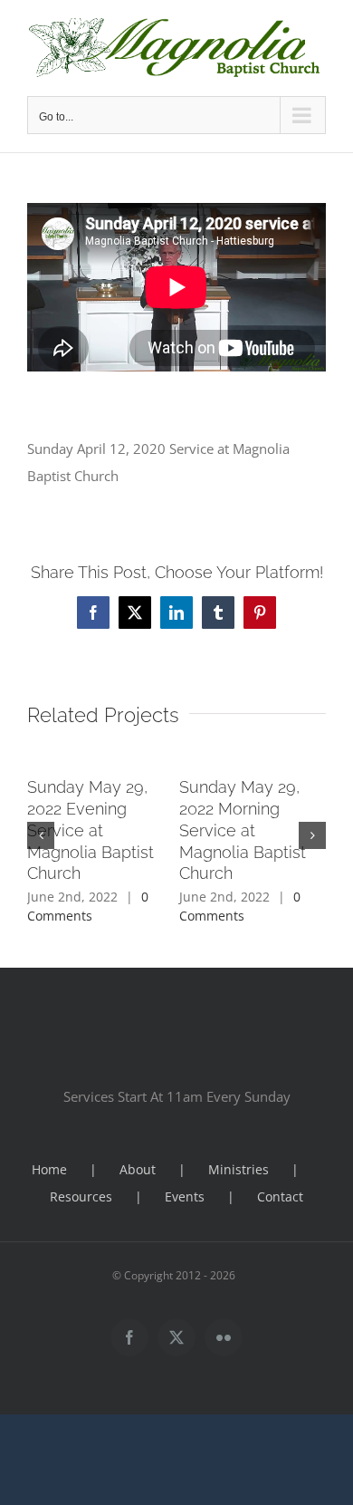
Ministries (238, 1169)
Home (49, 1169)
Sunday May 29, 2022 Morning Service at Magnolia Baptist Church (242, 830)
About (137, 1169)
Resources (81, 1196)
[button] (40, 835)
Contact (280, 1196)
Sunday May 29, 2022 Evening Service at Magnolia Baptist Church (90, 830)
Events (185, 1196)
